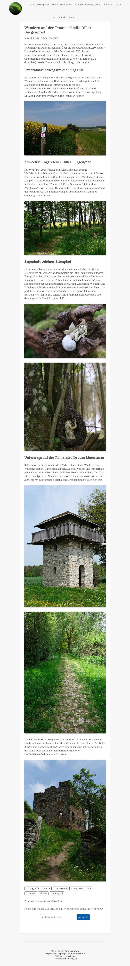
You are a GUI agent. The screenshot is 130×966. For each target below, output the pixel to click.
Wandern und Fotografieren (88, 4)
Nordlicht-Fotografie (62, 4)
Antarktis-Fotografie (39, 4)
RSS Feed (50, 908)
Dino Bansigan (70, 958)
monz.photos (15, 4)
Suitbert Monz (72, 951)
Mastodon (56, 901)
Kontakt (62, 17)
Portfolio (108, 4)
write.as (71, 956)
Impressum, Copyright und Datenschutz (65, 953)
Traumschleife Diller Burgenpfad (63, 62)
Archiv (72, 17)
